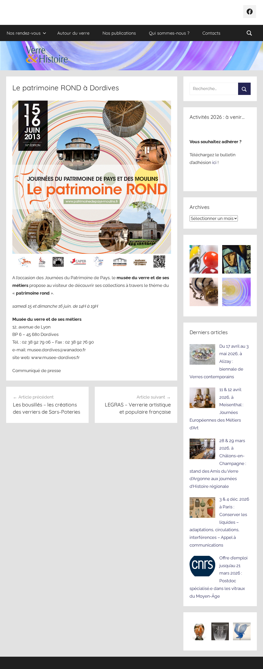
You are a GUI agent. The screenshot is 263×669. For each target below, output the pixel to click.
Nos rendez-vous (24, 33)
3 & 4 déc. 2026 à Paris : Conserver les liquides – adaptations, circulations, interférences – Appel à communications (219, 522)
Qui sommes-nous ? (169, 33)
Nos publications (119, 33)
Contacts (211, 33)
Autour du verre (73, 33)
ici (215, 162)
